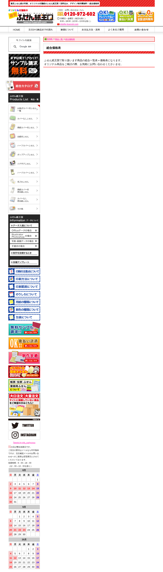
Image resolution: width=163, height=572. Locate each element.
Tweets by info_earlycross (24, 443)
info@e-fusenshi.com (69, 24)
